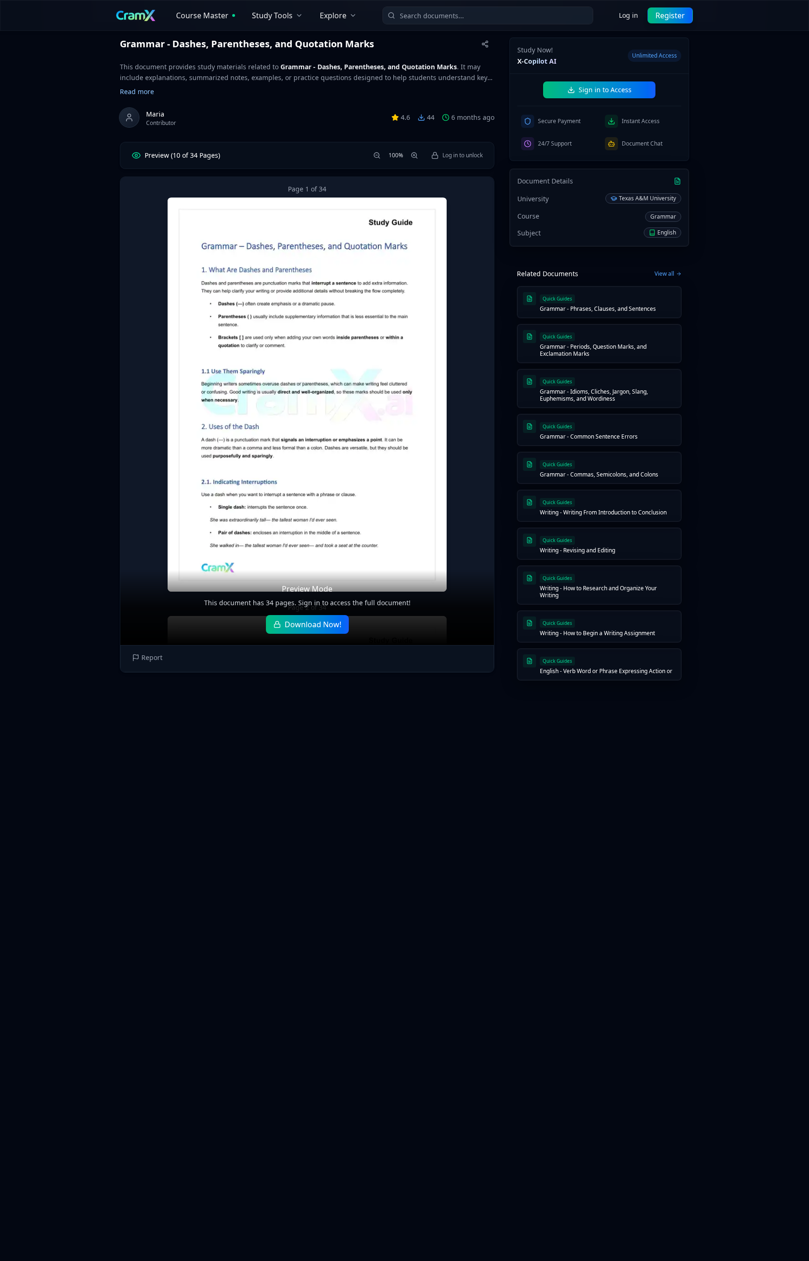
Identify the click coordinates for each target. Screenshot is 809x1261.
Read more (137, 91)
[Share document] (485, 44)
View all (664, 274)
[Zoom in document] (414, 155)
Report (151, 657)
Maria (155, 114)
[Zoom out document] (376, 155)
